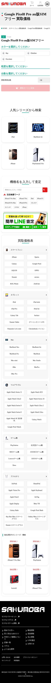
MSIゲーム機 (14, 452)
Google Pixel (36, 264)
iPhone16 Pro (23, 203)
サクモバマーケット (9, 616)
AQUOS (14, 270)
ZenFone (37, 284)
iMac (14, 367)
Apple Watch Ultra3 (14, 399)
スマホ (16, 207)
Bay (7, 53)
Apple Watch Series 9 (14, 405)
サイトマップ (6, 660)
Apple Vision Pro (14, 490)
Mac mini (14, 360)
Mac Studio (37, 360)
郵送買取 (31, 630)
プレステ (34, 203)
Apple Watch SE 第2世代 (14, 420)
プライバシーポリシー (30, 657)
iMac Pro (14, 374)
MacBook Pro (14, 354)
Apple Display (14, 504)
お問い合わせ (6, 657)
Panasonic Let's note (14, 329)
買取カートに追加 (27, 88)
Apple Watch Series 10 (36, 399)
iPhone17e (40, 198)
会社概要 (17, 657)
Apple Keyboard (36, 490)
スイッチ (8, 207)
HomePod (36, 484)
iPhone (24, 207)
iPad (32, 198)
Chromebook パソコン (37, 329)
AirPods (14, 484)
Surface (36, 315)
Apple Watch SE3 (37, 392)
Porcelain (9, 59)
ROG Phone (14, 284)
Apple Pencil (14, 497)
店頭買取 (31, 634)
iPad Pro (14, 309)
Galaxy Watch (36, 419)
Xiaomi (14, 277)
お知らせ (31, 644)
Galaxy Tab (14, 315)
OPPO (37, 270)
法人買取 (31, 637)
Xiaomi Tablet (14, 322)
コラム (6, 646)
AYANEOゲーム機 (36, 452)
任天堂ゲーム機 (37, 445)
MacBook (37, 354)
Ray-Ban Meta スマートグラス (14, 518)
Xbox (14, 465)
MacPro (36, 367)
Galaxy (14, 264)
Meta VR (37, 504)
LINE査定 (31, 640)
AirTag (36, 497)
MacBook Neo (14, 347)
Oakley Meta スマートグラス (36, 518)
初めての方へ (9, 630)
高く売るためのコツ (11, 634)
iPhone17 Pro (23, 198)
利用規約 (17, 660)
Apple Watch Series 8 (14, 412)
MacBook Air (36, 347)
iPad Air (36, 309)
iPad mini (36, 302)
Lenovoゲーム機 (14, 459)
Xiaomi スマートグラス (14, 525)
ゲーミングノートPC (36, 322)
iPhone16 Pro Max (10, 203)
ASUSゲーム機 (36, 459)
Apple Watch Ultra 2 (37, 405)
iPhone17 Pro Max (10, 198)
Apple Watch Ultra (36, 412)
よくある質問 (9, 649)
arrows (37, 277)
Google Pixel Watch (14, 427)
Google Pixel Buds (36, 510)
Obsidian (34, 53)
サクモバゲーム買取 (9, 623)
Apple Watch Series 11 (14, 392)
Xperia (37, 257)
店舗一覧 (7, 642)
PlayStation (14, 445)
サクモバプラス (7, 620)
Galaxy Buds (14, 510)
